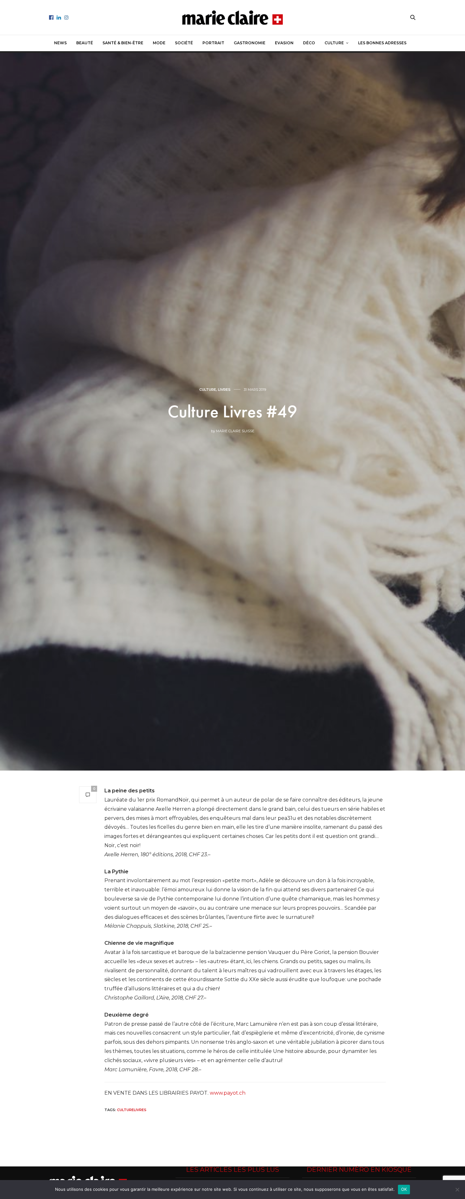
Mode (159, 42)
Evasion (284, 42)
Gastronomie (249, 42)
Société (184, 42)
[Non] (457, 1189)
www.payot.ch (227, 1093)
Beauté (84, 42)
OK (404, 1189)
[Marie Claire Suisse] (232, 17)
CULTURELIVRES (131, 1110)
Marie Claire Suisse (235, 431)
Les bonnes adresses (382, 42)
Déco (309, 42)
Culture (334, 42)
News (60, 42)
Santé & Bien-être (122, 42)
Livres (224, 389)
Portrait (213, 42)
